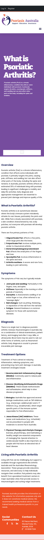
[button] (40, 29)
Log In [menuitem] (3, 8)
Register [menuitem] (11, 8)
